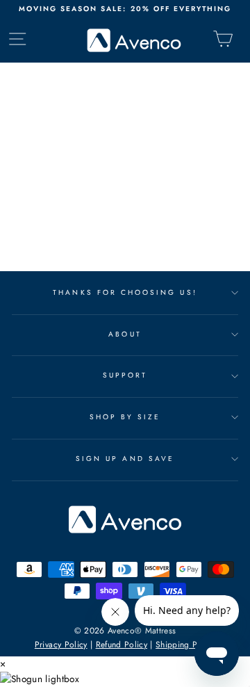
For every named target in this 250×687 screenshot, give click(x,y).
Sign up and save (125, 458)
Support (125, 375)
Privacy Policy (61, 644)
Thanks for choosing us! (125, 292)
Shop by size (125, 417)
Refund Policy (121, 644)
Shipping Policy (185, 644)
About (124, 334)
